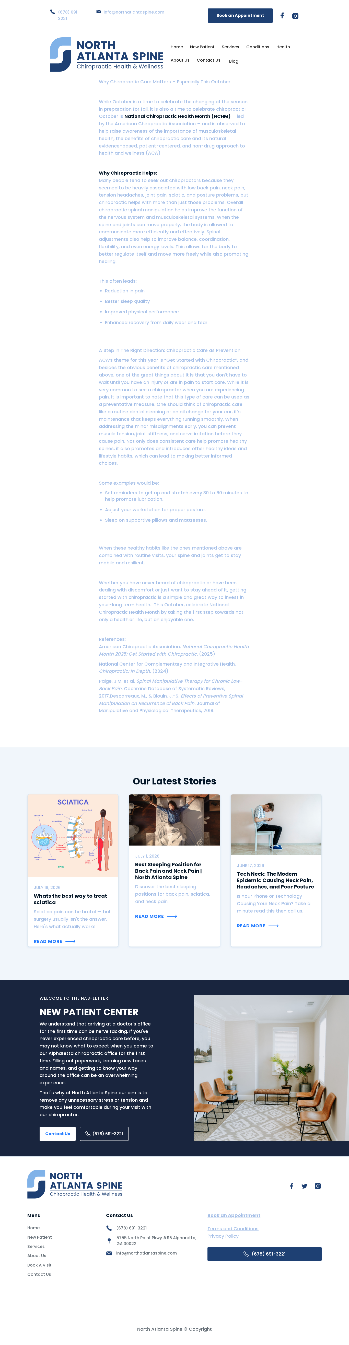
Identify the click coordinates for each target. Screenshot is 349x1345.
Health (283, 47)
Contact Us (208, 60)
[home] (106, 54)
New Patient (202, 47)
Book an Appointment (240, 15)
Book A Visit (39, 1265)
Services (230, 47)
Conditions (257, 47)
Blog (233, 61)
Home (177, 47)
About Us (180, 60)
